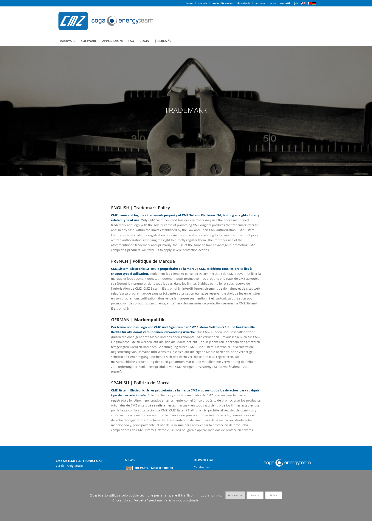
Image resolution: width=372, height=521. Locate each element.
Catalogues (202, 467)
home (189, 3)
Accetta (255, 495)
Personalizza (235, 495)
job (296, 3)
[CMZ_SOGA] (106, 20)
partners (260, 3)
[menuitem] (190, 3)
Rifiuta (273, 495)
